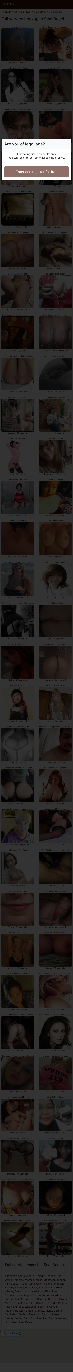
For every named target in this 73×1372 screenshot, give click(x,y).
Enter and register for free (36, 172)
